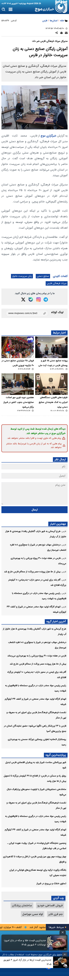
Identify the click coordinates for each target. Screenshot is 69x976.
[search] (3, 9)
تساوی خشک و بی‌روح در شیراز (51, 883)
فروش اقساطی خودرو (50, 905)
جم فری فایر (55, 914)
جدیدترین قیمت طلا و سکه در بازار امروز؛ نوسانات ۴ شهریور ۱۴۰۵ (25, 942)
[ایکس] (23, 299)
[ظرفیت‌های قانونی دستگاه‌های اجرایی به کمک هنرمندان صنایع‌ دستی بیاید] (51, 384)
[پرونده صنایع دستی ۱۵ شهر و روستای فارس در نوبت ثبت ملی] (51, 347)
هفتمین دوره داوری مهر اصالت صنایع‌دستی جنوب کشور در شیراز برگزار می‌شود (19, 402)
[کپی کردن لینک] (27, 313)
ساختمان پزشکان (22, 905)
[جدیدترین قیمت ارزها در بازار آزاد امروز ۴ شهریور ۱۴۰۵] (61, 962)
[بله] (30, 299)
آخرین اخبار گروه (56, 621)
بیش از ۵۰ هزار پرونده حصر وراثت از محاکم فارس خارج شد (38, 664)
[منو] (10, 10)
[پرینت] (61, 33)
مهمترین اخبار (58, 524)
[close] (62, 932)
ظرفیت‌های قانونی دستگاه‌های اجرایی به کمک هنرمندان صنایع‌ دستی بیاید (53, 402)
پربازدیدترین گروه (56, 755)
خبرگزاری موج (48, 136)
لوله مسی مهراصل (32, 914)
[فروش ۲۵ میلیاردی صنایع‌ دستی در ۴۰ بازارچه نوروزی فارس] (17, 347)
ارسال (34, 510)
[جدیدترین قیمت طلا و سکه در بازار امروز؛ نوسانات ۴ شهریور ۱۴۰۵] (57, 943)
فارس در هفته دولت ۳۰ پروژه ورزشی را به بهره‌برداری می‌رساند (36, 656)
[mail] (66, 33)
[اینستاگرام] (38, 299)
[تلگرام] (46, 299)
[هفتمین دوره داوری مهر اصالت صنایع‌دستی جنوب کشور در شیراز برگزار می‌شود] (17, 384)
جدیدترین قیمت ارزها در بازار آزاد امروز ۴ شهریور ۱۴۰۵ (27, 962)
